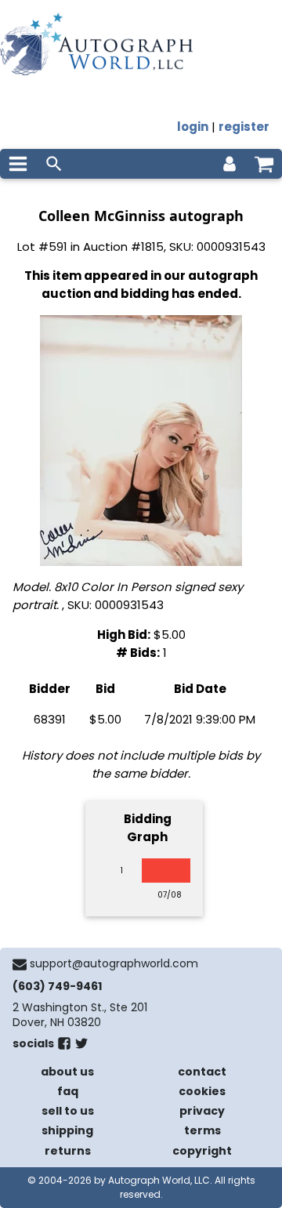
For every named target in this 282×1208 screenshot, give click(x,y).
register (244, 126)
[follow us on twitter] (81, 1046)
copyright (202, 1151)
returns (68, 1151)
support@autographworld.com (114, 963)
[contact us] (20, 964)
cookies (202, 1091)
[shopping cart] (264, 164)
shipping (67, 1130)
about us (67, 1071)
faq (67, 1091)
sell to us (68, 1111)
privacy (202, 1111)
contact (202, 1071)
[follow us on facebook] (64, 1046)
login (192, 126)
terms (202, 1130)
